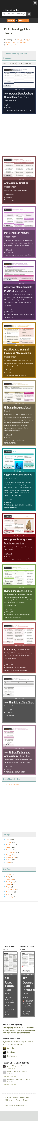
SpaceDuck (11, 1052)
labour (32, 314)
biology (21, 440)
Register (23, 20)
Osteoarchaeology (11, 45)
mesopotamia (23, 375)
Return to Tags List (12, 784)
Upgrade (9, 884)
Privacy (25, 1100)
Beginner (9, 860)
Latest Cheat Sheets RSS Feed (16, 1105)
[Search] (29, 14)
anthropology (8, 670)
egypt (29, 110)
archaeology (15, 110)
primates (16, 670)
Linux (7, 840)
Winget (8, 887)
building (26, 314)
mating (17, 255)
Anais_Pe (9, 249)
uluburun (21, 505)
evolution (23, 614)
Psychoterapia (11, 889)
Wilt (7, 104)
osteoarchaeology (9, 442)
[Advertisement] (15, 3)
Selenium (9, 850)
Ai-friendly (9, 897)
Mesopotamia (10, 42)
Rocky (8, 877)
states (22, 314)
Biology (19, 40)
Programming (10, 852)
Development (10, 845)
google (19, 1033)
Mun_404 (9, 710)
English (8, 862)
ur (24, 559)
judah (25, 110)
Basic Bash (24, 1066)
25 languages (30, 1030)
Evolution (22, 42)
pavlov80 (10, 1071)
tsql (8, 1014)
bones (16, 440)
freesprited (10, 1009)
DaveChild (10, 1048)
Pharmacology (11, 857)
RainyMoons (10, 194)
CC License (9, 1100)
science (27, 1033)
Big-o (8, 894)
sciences (17, 771)
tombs (28, 559)
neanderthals (8, 617)
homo (28, 614)
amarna (6, 507)
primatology (23, 670)
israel (21, 110)
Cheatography (8, 1028)
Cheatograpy (10, 882)
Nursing (8, 847)
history (8, 110)
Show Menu (35, 3)
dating (23, 771)
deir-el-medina (14, 507)
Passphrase (10, 892)
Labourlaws (10, 879)
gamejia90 (10, 1066)
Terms (18, 1100)
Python (8, 842)
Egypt (28, 40)
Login (11, 20)
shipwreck (28, 505)
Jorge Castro (29, 1000)
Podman (8, 874)
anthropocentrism (25, 255)
